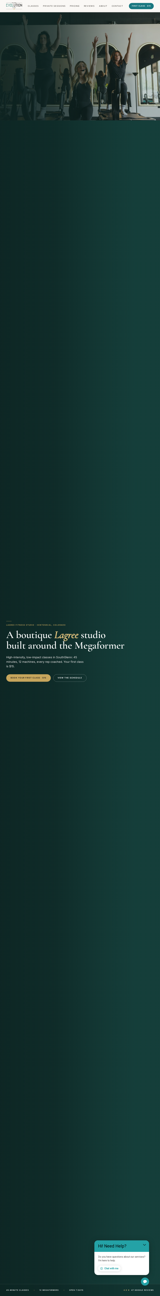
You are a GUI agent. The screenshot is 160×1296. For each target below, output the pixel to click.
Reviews (89, 6)
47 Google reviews (139, 1290)
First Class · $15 (141, 6)
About (103, 6)
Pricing (74, 6)
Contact (117, 6)
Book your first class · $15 (28, 678)
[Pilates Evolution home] (14, 6)
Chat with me (111, 1268)
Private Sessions (54, 6)
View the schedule (70, 678)
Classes (33, 6)
